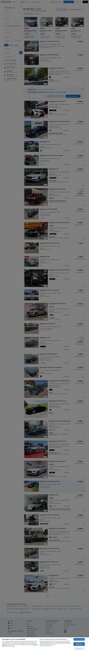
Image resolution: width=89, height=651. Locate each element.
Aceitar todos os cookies (79, 639)
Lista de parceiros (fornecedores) (46, 645)
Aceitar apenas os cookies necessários (79, 644)
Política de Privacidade (10, 645)
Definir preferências (79, 648)
